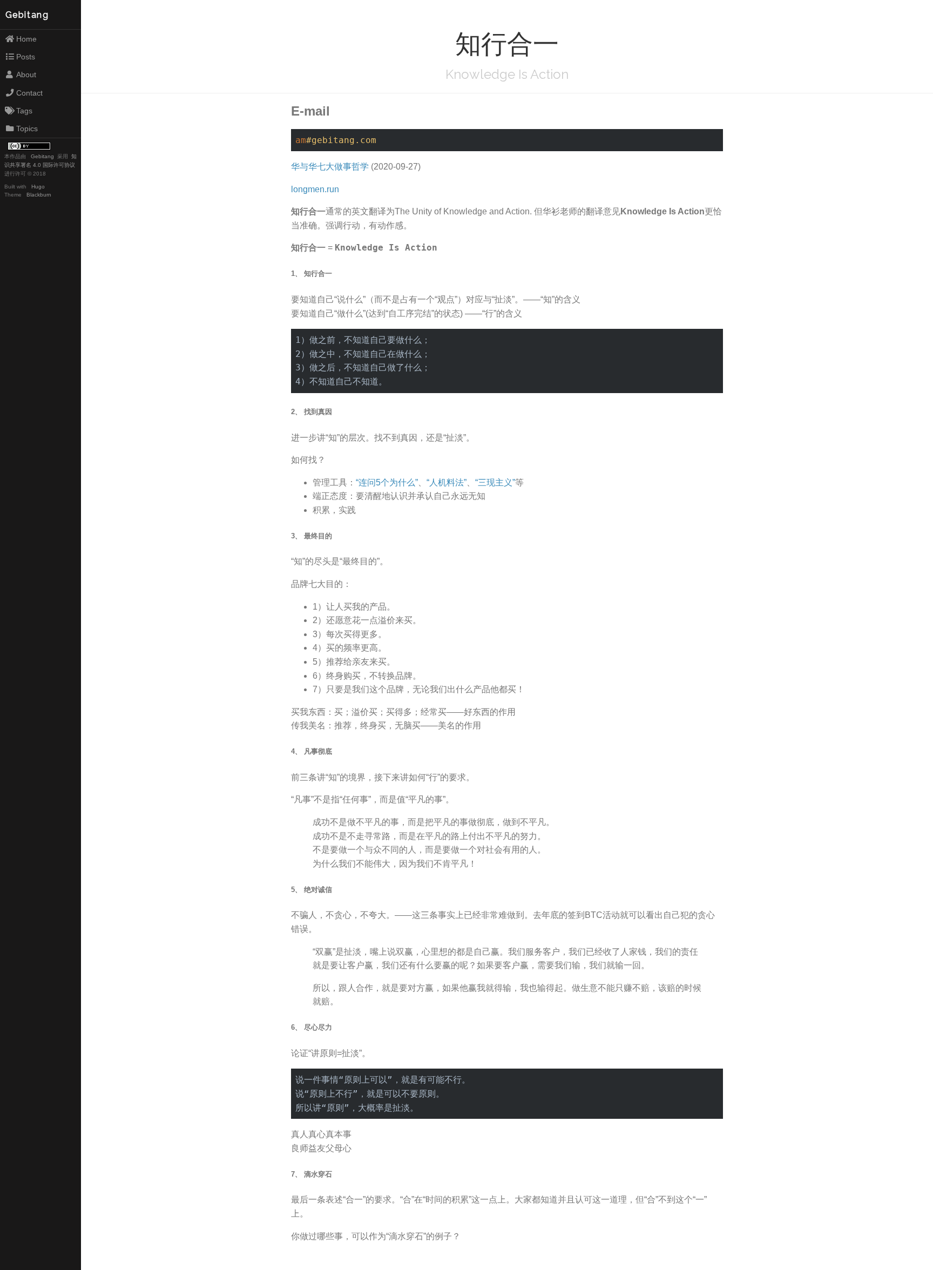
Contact (29, 93)
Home (26, 39)
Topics (27, 128)
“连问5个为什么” (387, 482)
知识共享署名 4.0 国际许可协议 (40, 160)
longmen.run (315, 189)
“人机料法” (446, 482)
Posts (25, 56)
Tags (24, 110)
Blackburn (38, 195)
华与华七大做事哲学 (330, 166)
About (26, 74)
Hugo (38, 187)
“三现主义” (495, 482)
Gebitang (27, 15)
